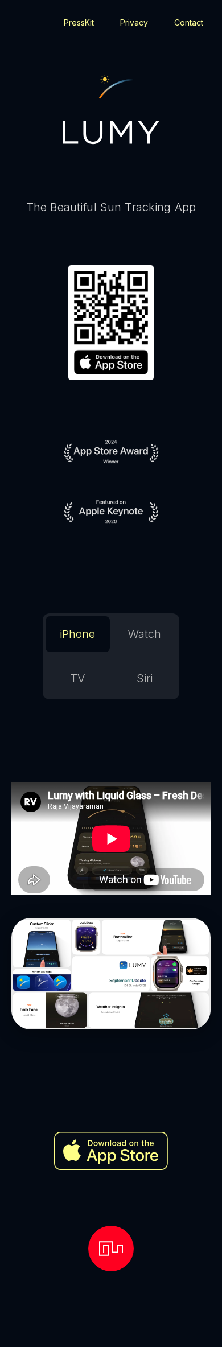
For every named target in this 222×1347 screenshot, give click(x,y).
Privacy (134, 22)
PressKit (79, 22)
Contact (188, 22)
